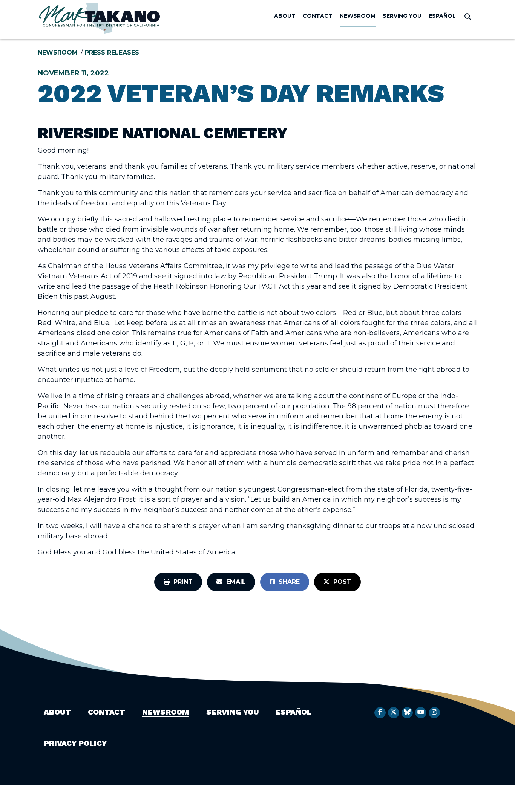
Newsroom (358, 15)
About (285, 15)
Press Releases (112, 52)
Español (442, 15)
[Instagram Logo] (434, 712)
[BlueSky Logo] (407, 712)
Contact (318, 15)
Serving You (402, 15)
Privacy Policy (75, 743)
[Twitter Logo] (393, 712)
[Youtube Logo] (420, 712)
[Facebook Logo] (380, 712)
